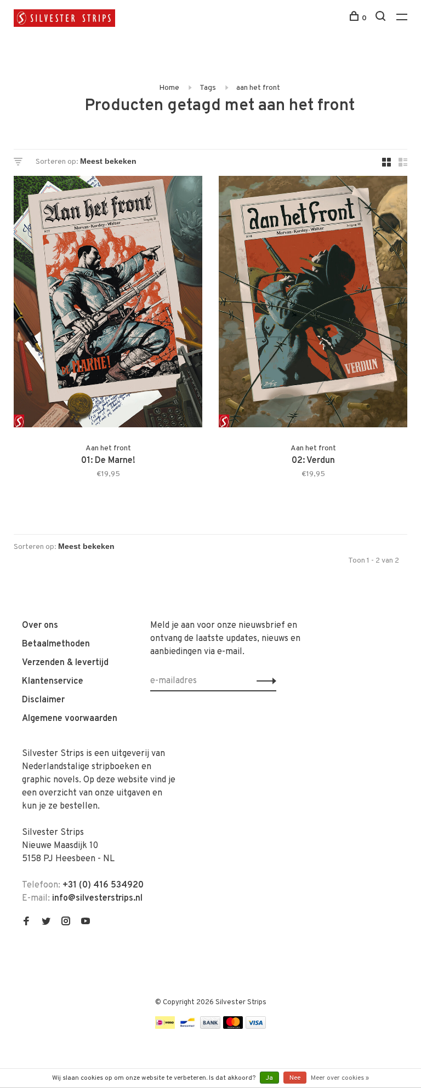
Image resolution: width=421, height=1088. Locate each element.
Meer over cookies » (340, 1078)
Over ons (40, 625)
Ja (269, 1078)
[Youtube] (85, 922)
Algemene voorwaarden (69, 718)
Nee (294, 1078)
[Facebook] (26, 922)
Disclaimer (43, 700)
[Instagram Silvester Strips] (65, 922)
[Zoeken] (382, 18)
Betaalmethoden (56, 644)
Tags (208, 88)
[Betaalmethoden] (165, 1026)
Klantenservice (52, 681)
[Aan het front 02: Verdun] (313, 304)
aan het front (258, 88)
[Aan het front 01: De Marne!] (108, 304)
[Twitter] (46, 922)
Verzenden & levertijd (65, 662)
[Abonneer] (263, 681)
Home (169, 88)
